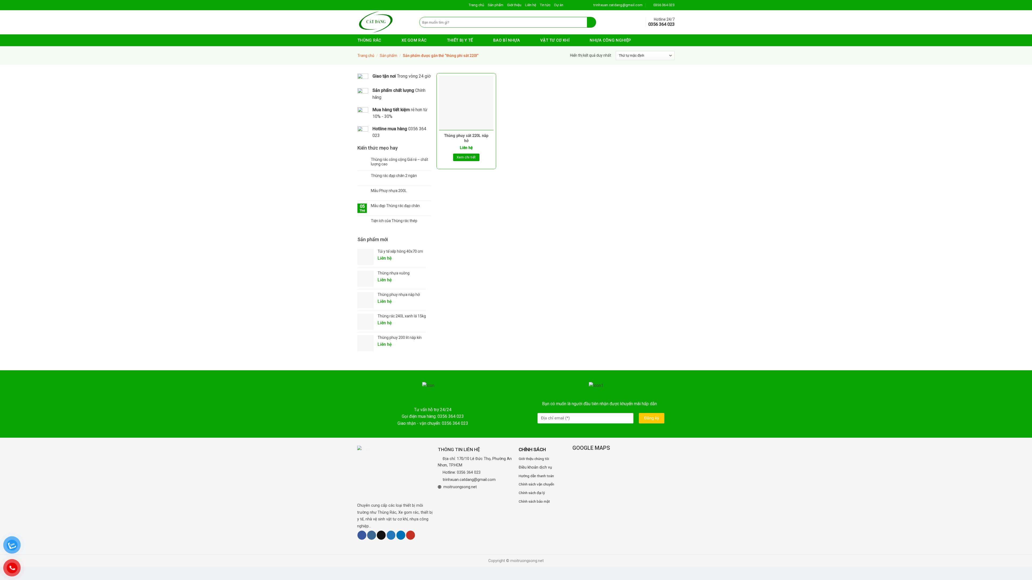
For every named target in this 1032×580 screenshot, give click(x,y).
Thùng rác (369, 40)
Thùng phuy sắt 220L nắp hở (466, 138)
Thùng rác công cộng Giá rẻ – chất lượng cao (399, 161)
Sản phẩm (495, 5)
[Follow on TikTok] (381, 535)
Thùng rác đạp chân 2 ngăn (394, 175)
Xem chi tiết (466, 157)
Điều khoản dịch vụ (535, 467)
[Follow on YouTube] (410, 535)
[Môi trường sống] (384, 22)
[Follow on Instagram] (371, 535)
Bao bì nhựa (506, 40)
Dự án (558, 5)
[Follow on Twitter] (391, 535)
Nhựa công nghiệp (610, 40)
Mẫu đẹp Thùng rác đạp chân (395, 206)
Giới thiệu (514, 5)
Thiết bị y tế (460, 40)
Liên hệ (530, 5)
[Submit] (591, 22)
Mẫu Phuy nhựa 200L (389, 191)
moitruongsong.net (460, 487)
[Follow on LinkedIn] (400, 535)
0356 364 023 (469, 472)
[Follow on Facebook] (361, 535)
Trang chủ (476, 5)
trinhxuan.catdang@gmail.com (469, 479)
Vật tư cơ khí (554, 40)
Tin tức (545, 5)
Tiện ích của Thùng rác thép (394, 221)
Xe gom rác (414, 40)
